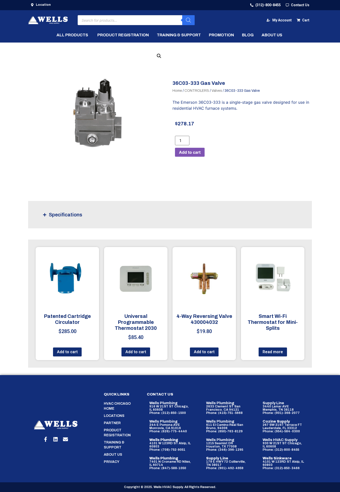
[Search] (188, 20)
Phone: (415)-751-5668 (224, 413)
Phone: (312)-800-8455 (281, 449)
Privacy (111, 462)
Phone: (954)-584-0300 (281, 431)
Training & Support (114, 445)
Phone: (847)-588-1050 (167, 468)
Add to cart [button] (67, 351)
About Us (113, 454)
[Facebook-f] (46, 439)
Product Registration (117, 432)
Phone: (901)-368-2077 (281, 413)
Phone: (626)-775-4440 (168, 431)
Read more (273, 351)
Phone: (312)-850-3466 (281, 468)
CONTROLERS (196, 91)
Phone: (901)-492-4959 (224, 468)
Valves (217, 91)
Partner (112, 423)
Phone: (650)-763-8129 (224, 431)
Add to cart (190, 152)
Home (177, 91)
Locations (114, 416)
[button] (159, 55)
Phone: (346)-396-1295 (224, 449)
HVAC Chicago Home (117, 406)
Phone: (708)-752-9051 (167, 449)
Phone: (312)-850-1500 (167, 413)
